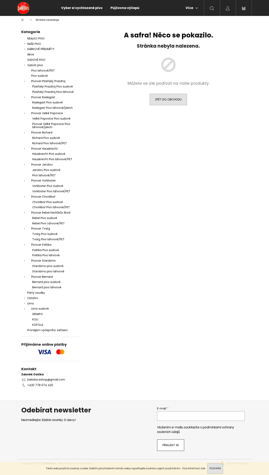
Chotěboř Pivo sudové (47, 202)
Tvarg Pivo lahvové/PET (48, 239)
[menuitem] (82, 8)
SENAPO (37, 314)
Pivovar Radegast (43, 97)
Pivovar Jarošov (42, 165)
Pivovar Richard (41, 132)
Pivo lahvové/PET (43, 71)
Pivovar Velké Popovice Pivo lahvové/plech (51, 125)
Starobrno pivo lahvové (48, 271)
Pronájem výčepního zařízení (47, 330)
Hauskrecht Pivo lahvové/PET (52, 159)
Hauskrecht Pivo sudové (48, 154)
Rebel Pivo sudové (44, 218)
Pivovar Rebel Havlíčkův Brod (50, 213)
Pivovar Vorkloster (43, 181)
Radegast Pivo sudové (47, 102)
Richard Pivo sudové (46, 138)
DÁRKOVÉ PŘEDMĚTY (41, 49)
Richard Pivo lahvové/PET (49, 143)
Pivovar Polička (41, 245)
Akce (30, 54)
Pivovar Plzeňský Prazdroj (48, 81)
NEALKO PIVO (36, 38)
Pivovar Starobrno (43, 261)
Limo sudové (40, 309)
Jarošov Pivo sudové (46, 170)
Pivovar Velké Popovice (47, 113)
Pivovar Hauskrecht (44, 149)
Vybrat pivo (35, 65)
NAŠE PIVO (34, 44)
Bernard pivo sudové (46, 282)
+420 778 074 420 (40, 385)
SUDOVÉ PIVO (36, 60)
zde (203, 468)
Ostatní (32, 298)
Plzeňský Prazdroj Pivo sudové (52, 86)
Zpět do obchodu (168, 99)
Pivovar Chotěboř (43, 197)
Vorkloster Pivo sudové (47, 186)
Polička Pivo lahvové (46, 255)
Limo (30, 303)
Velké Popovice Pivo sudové (51, 119)
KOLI (35, 319)
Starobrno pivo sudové (48, 266)
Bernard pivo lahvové (46, 287)
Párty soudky (36, 293)
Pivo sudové (39, 76)
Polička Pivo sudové (45, 250)
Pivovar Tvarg (40, 229)
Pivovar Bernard (42, 277)
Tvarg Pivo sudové (45, 234)
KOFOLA (37, 325)
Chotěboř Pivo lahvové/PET (51, 207)
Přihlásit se (170, 445)
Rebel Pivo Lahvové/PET (48, 223)
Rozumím (215, 468)
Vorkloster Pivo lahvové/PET (51, 191)
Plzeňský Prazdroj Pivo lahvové (53, 92)
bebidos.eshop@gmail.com (46, 380)
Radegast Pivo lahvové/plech (52, 108)
